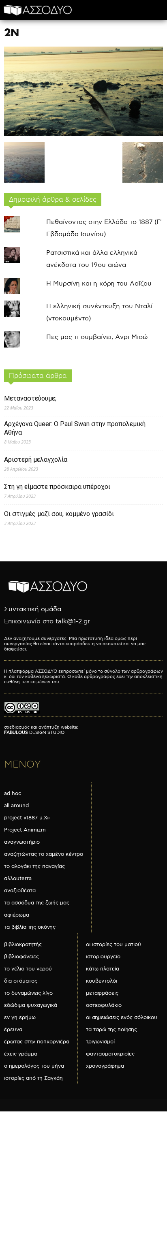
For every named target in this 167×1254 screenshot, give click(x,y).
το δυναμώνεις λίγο (28, 993)
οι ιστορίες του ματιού (113, 944)
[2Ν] (83, 134)
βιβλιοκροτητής (23, 944)
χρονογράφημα (105, 1066)
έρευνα (13, 1029)
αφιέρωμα (16, 915)
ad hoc (12, 793)
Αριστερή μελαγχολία (35, 459)
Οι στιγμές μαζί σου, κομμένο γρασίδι (59, 514)
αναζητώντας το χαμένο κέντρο (43, 854)
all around (16, 805)
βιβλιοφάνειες (21, 956)
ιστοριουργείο (103, 956)
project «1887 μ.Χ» (27, 818)
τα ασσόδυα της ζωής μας (36, 903)
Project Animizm (25, 830)
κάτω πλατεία (102, 969)
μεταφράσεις (102, 993)
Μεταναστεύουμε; (30, 398)
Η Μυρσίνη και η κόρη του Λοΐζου (99, 284)
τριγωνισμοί (100, 1042)
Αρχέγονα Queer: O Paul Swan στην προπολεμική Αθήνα (75, 428)
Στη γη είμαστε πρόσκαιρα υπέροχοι (57, 487)
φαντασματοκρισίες (110, 1054)
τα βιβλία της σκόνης (30, 927)
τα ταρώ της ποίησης (111, 1029)
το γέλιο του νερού (28, 969)
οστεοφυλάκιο (104, 1005)
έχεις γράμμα (20, 1054)
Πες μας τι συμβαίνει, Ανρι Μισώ (97, 337)
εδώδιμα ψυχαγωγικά (30, 1005)
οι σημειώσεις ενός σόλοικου (121, 1017)
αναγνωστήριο (22, 842)
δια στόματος (20, 981)
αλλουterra (18, 878)
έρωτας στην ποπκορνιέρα (36, 1042)
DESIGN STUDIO (34, 732)
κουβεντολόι (101, 981)
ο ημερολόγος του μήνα (34, 1066)
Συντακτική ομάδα (32, 609)
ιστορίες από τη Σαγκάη (33, 1078)
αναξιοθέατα (20, 890)
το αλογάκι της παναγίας (34, 866)
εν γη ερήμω (20, 1017)
